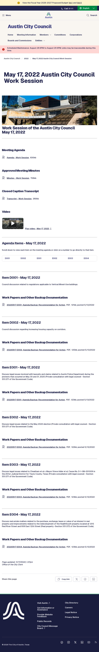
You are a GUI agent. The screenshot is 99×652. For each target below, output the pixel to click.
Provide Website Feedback (45, 616)
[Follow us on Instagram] (68, 642)
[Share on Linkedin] (93, 579)
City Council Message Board (47, 627)
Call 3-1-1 (68, 9)
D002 (23, 258)
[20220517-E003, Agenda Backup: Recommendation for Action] (4, 497)
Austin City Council (12, 58)
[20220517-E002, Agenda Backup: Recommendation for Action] (4, 447)
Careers (69, 608)
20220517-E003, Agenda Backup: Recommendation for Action (36, 497)
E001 (39, 258)
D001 (7, 258)
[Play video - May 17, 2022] (13, 228)
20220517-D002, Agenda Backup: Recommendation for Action (36, 350)
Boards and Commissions (20, 41)
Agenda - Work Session (18, 157)
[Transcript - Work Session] (4, 198)
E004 (86, 258)
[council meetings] (49, 124)
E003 (70, 258)
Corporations (76, 35)
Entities (38, 41)
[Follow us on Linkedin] (82, 642)
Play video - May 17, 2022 (37, 228)
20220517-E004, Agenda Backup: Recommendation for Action (36, 547)
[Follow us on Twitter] (75, 642)
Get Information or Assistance (45, 609)
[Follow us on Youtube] (88, 642)
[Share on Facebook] (85, 579)
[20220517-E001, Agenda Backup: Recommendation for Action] (4, 400)
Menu (8, 15)
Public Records (44, 621)
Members (44, 35)
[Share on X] (76, 579)
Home (10, 35)
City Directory (71, 603)
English (86, 8)
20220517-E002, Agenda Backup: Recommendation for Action (36, 447)
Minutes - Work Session (18, 178)
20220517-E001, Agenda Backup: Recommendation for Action (36, 400)
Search (93, 15)
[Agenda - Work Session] (4, 157)
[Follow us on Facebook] (61, 642)
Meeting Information (26, 35)
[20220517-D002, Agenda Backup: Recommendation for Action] (4, 350)
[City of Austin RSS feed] (95, 642)
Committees (60, 35)
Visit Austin (42, 603)
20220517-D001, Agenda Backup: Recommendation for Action (36, 305)
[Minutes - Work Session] (4, 178)
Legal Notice (71, 612)
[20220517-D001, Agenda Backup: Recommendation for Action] (4, 305)
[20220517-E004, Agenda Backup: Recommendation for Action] (4, 547)
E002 (54, 258)
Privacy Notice (72, 617)
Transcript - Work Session (19, 198)
